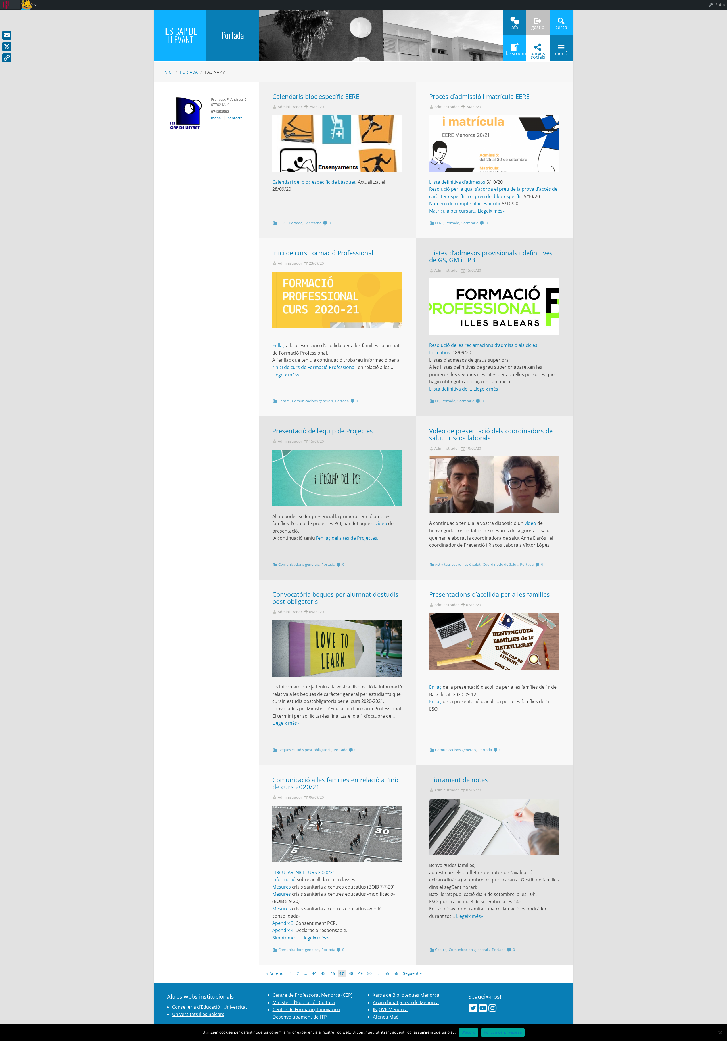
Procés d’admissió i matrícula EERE (479, 96)
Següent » (412, 973)
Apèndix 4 (282, 930)
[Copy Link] (6, 58)
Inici (167, 72)
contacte (235, 117)
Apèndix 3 (282, 923)
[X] (6, 46)
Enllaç (278, 345)
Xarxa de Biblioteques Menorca (406, 995)
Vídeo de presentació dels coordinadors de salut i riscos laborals (491, 434)
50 (369, 973)
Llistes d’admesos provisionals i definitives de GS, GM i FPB (491, 256)
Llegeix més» (491, 211)
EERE (282, 222)
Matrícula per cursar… (453, 211)
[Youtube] (483, 1008)
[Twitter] (473, 1008)
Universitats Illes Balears (198, 1014)
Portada (189, 72)
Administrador (290, 107)
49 (360, 973)
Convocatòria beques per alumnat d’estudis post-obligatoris (335, 598)
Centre (284, 400)
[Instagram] (492, 1008)
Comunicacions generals (312, 400)
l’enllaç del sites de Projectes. (347, 538)
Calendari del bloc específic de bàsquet (314, 182)
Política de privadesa (503, 1032)
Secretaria (313, 222)
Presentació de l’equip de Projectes (322, 431)
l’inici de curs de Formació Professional (314, 367)
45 (323, 973)
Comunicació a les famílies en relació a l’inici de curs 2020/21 (336, 783)
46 (332, 973)
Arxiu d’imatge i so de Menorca (406, 1002)
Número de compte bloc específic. (465, 203)
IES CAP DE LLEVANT (180, 35)
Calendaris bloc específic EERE (315, 96)
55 (387, 973)
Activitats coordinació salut (458, 564)
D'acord (468, 1032)
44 (314, 973)
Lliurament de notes (458, 780)
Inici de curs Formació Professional (322, 253)
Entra (720, 4)
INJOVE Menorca (390, 1009)
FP (437, 400)
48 (351, 973)
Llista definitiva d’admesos (457, 182)
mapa (216, 117)
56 (396, 973)
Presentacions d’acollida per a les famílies (489, 594)
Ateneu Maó (386, 1017)
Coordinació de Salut (500, 564)
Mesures (281, 887)
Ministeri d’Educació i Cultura (304, 1002)
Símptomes (284, 938)
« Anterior (275, 973)
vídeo (381, 523)
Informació (284, 879)
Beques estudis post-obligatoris (304, 749)
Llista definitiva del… (451, 389)
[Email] (6, 35)
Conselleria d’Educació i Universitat (209, 1007)
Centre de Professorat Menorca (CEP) (312, 995)
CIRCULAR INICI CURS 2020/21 (303, 872)
